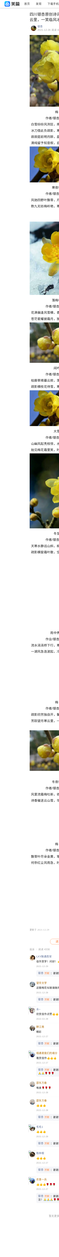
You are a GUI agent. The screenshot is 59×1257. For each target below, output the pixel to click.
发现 (38, 3)
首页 (27, 3)
